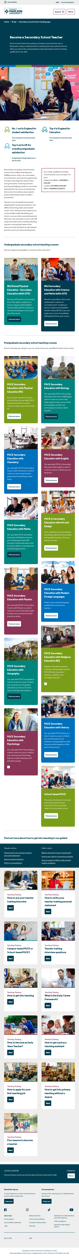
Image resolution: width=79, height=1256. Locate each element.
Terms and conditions (37, 1219)
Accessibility (12, 2)
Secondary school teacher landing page (34, 22)
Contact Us (71, 1170)
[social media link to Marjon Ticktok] (50, 1209)
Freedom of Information (37, 1222)
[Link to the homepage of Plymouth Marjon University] (13, 11)
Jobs (6, 1226)
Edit (30, 1238)
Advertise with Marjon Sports (62, 1226)
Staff (57, 2)
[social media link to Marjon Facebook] (6, 1209)
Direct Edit (8, 1238)
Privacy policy (9, 1219)
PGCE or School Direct (13, 863)
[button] (45, 683)
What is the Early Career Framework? (56, 853)
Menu (70, 11)
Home (6, 22)
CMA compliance (60, 1221)
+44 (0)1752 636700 (11, 1170)
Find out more (14, 319)
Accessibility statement (12, 1222)
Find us (71, 1176)
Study (14, 22)
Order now (46, 1201)
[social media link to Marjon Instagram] (28, 1209)
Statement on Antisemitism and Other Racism (64, 1217)
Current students (67, 2)
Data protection (35, 1216)
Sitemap (32, 1226)
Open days (8, 1216)
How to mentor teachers (14, 859)
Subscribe (8, 1201)
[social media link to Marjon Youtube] (72, 1209)
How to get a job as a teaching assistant (57, 856)
